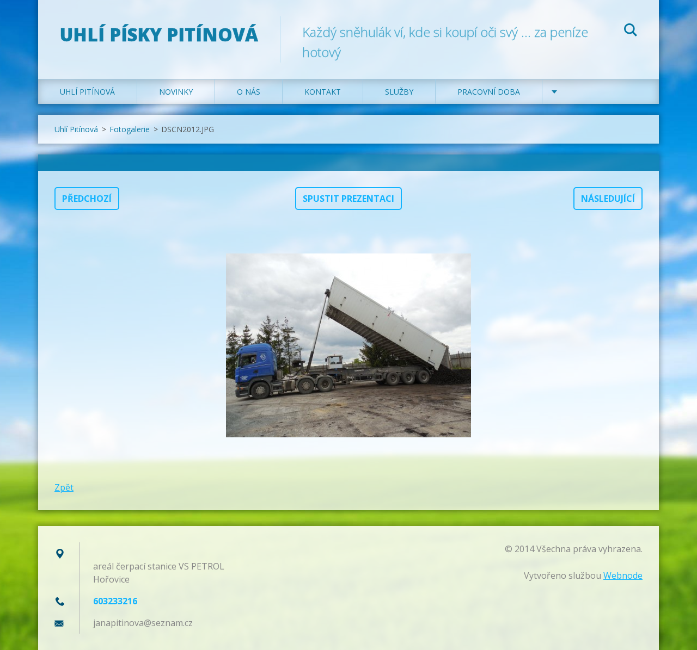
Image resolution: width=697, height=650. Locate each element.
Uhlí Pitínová (87, 91)
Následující (608, 199)
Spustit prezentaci (348, 199)
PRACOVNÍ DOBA (488, 91)
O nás (248, 91)
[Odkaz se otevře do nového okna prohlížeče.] (348, 345)
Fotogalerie (129, 129)
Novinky (176, 91)
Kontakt (322, 91)
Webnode (623, 575)
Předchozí (87, 199)
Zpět (64, 487)
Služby (399, 91)
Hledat (630, 31)
